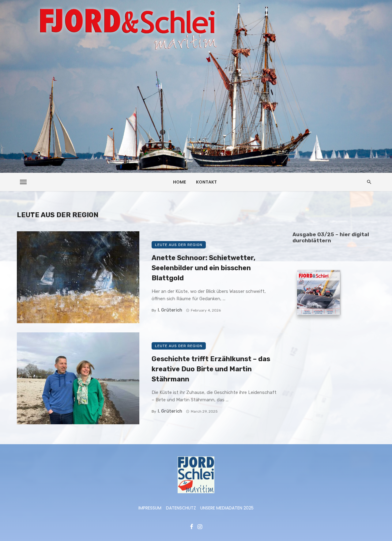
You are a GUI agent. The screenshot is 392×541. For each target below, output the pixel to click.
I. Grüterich (170, 310)
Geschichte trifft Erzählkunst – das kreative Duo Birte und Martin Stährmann (211, 369)
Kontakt (206, 182)
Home (179, 182)
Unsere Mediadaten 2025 (227, 508)
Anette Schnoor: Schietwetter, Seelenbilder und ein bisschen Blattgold (203, 268)
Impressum (149, 508)
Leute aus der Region (178, 245)
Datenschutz (181, 508)
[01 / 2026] (318, 293)
